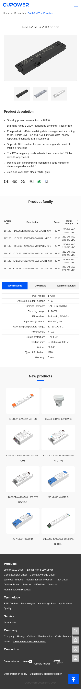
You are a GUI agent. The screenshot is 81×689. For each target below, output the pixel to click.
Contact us (11, 649)
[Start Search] (75, 631)
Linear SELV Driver (14, 569)
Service (9, 616)
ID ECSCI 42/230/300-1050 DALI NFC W (32, 253)
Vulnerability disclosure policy (46, 674)
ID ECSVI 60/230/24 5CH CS (23, 419)
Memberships (45, 636)
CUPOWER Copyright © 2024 (40, 682)
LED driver (39, 584)
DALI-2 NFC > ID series (40, 13)
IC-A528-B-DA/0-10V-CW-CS (58, 419)
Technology (12, 597)
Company (10, 630)
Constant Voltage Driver (42, 574)
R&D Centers (11, 603)
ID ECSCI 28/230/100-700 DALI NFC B (32, 238)
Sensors (26, 584)
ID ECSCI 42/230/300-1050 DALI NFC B (32, 261)
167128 (7, 238)
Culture (31, 636)
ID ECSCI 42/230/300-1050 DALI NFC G (32, 268)
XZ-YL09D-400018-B (58, 497)
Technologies (28, 603)
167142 (7, 261)
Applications (65, 603)
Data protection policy (15, 674)
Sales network (11, 661)
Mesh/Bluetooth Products (17, 589)
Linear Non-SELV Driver (40, 569)
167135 (7, 246)
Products (10, 563)
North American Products (39, 579)
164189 (7, 231)
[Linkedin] (75, 649)
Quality (7, 608)
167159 (7, 268)
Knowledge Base (47, 603)
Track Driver (61, 579)
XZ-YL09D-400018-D (23, 539)
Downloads (10, 622)
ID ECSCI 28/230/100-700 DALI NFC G (32, 246)
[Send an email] (75, 658)
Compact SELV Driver (15, 574)
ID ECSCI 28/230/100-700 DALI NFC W (32, 231)
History (21, 636)
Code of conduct (64, 636)
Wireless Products (13, 579)
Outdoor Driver (12, 584)
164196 (7, 253)
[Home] (75, 640)
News (7, 641)
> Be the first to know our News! (29, 641)
